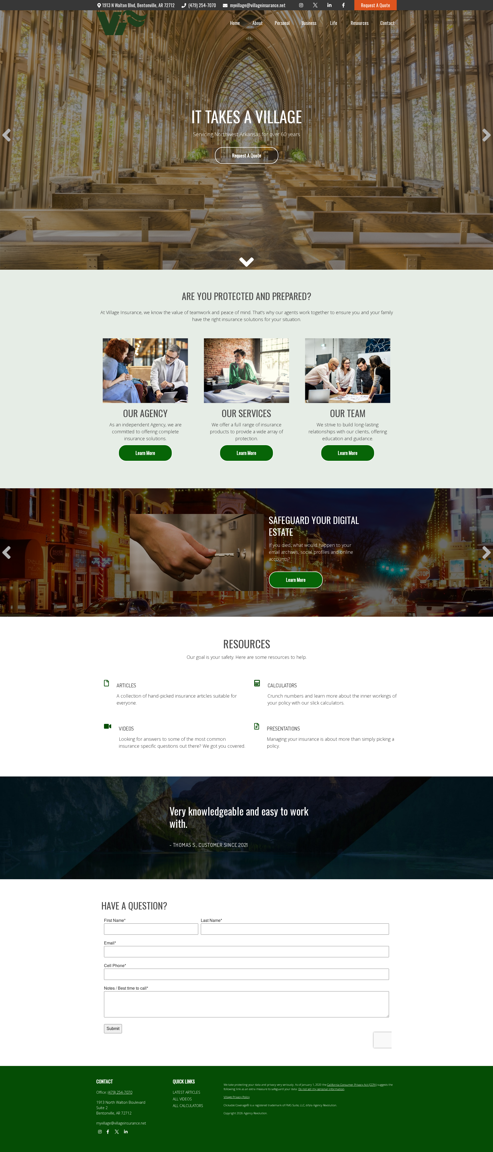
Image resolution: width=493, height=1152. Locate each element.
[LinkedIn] (329, 5)
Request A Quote (375, 5)
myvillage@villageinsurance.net (258, 5)
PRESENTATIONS (283, 728)
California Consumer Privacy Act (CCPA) (352, 1085)
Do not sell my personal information (321, 1089)
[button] (234, 23)
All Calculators (188, 1105)
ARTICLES (126, 685)
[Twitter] (315, 5)
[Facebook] (343, 5)
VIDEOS (126, 728)
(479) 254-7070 (202, 5)
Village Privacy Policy (237, 1097)
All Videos (182, 1099)
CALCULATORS (282, 685)
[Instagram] (301, 5)
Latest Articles (186, 1092)
